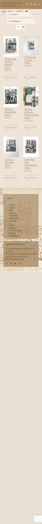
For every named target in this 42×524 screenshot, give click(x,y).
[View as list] (23, 27)
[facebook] (27, 4)
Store (12, 225)
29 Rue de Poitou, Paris (30, 60)
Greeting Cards (15, 230)
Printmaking (14, 235)
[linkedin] (35, 4)
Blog (11, 210)
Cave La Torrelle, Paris (9, 162)
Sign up (13, 212)
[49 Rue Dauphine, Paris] (11, 97)
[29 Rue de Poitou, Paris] (30, 45)
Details (15, 77)
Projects (13, 220)
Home (12, 205)
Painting (12, 233)
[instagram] (31, 4)
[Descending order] (33, 14)
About (12, 207)
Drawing (12, 227)
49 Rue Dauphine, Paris (11, 112)
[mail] (38, 4)
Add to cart (8, 78)
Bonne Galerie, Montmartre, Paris (31, 113)
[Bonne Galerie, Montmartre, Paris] (30, 97)
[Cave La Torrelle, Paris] (11, 147)
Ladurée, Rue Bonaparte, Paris (30, 163)
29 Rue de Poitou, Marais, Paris (10, 63)
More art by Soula (17, 259)
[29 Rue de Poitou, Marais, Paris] (11, 46)
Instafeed (14, 215)
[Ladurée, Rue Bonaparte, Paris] (30, 147)
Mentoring (14, 218)
